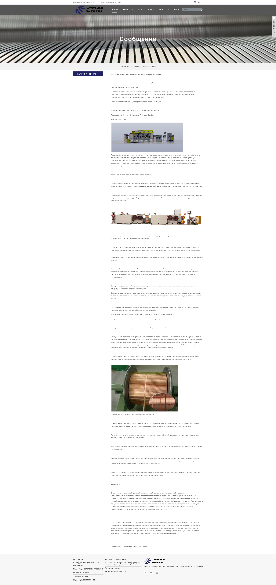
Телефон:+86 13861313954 (111, 2)
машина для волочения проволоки (88, 569)
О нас (140, 10)
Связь (176, 10)
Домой (115, 10)
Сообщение (164, 10)
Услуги (151, 10)
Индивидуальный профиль (84, 580)
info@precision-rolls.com (117, 571)
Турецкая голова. (80, 576)
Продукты (127, 10)
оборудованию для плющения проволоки (86, 564)
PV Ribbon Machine (81, 572)
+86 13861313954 (114, 568)
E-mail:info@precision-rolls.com (84, 2)
